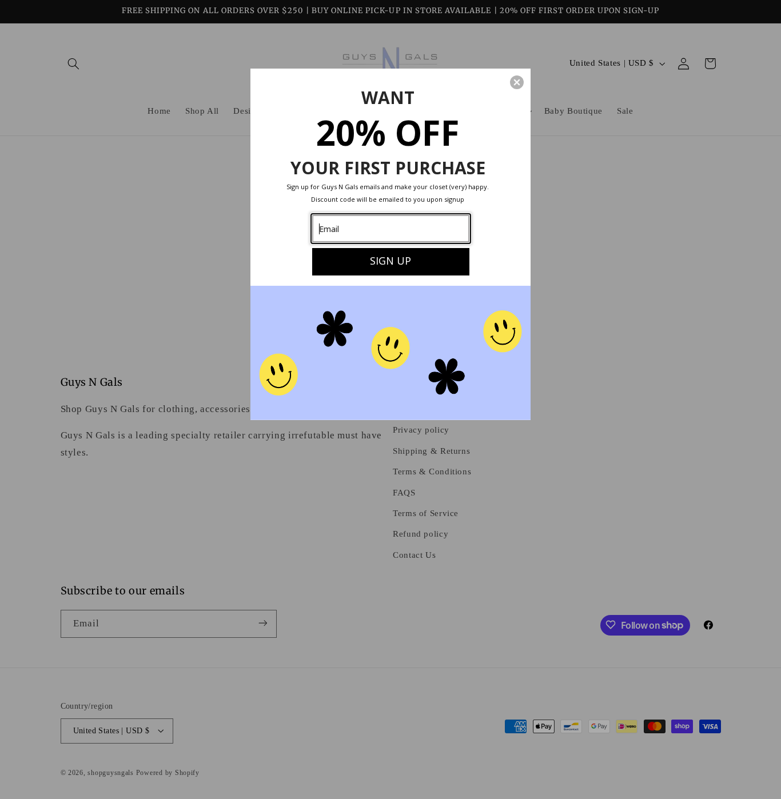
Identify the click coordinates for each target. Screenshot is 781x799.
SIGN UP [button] (390, 260)
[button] (517, 82)
